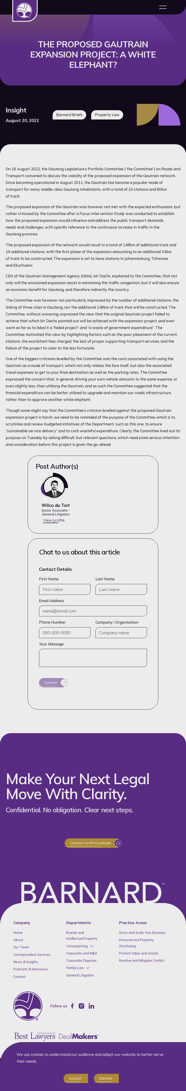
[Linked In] (91, 1005)
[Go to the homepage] (27, 1005)
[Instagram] (81, 1005)
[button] (162, 7)
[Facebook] (72, 1005)
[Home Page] (25, 11)
